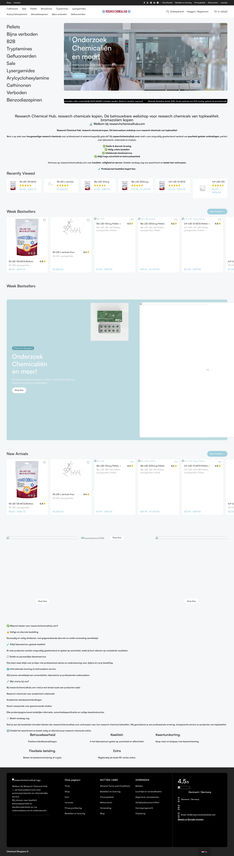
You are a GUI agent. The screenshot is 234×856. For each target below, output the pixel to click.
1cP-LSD (188, 227)
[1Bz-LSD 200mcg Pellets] (124, 186)
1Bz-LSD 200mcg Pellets (152, 223)
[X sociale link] (147, 3)
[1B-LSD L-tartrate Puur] (50, 186)
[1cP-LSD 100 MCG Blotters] (202, 188)
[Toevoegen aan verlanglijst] (44, 220)
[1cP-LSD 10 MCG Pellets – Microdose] (162, 186)
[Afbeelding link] (26, 779)
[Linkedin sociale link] (154, 3)
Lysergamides (23, 265)
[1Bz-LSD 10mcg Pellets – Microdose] (87, 186)
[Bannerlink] (42, 572)
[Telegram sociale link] (158, 3)
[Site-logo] (117, 11)
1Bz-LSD (100, 227)
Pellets (113, 230)
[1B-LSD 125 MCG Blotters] (13, 186)
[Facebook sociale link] (144, 3)
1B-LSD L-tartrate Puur (63, 252)
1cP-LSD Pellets (200, 227)
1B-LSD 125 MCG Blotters (21, 261)
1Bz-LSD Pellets (112, 227)
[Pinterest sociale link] (151, 3)
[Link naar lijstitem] (80, 786)
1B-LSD (12, 265)
